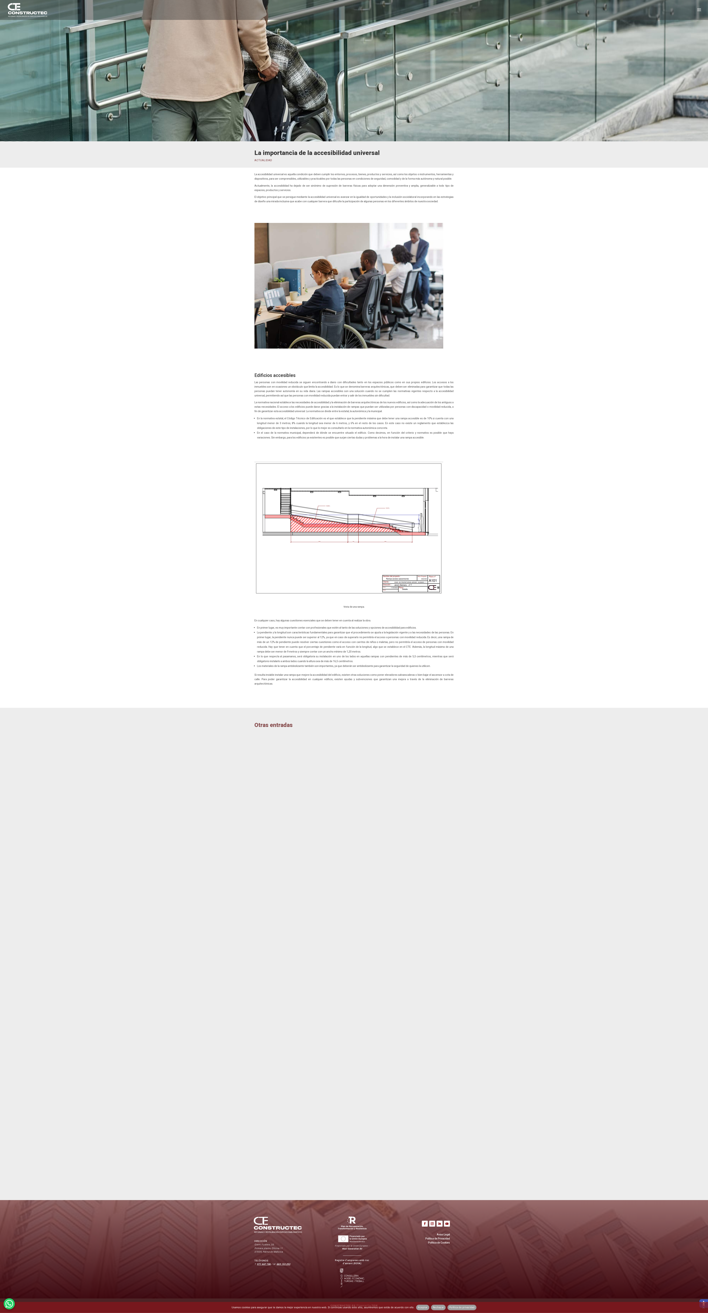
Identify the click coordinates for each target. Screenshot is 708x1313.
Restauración (311, 1023)
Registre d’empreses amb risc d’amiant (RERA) (352, 1262)
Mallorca (279, 873)
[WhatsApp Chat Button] (9, 1303)
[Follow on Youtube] (447, 1224)
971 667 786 (264, 1264)
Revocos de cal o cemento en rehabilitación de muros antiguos (308, 866)
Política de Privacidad (437, 1238)
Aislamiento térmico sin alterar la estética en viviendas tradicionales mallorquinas (323, 1017)
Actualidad (263, 160)
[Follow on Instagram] (432, 1224)
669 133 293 (283, 1264)
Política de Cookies (439, 1243)
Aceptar (422, 1307)
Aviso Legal (443, 1234)
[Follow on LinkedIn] (439, 1224)
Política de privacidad (462, 1307)
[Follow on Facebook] (425, 1224)
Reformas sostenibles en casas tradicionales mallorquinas (304, 1167)
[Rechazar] (703, 1307)
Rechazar (438, 1307)
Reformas (294, 873)
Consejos (264, 873)
